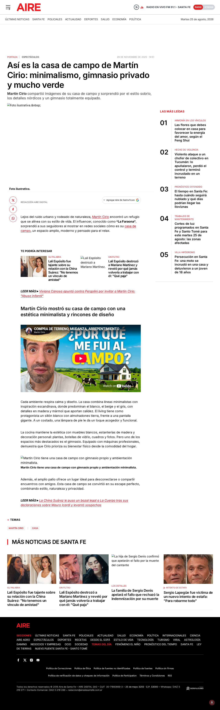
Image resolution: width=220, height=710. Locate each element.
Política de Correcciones (59, 668)
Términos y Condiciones (152, 675)
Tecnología (145, 639)
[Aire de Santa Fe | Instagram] (31, 660)
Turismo (163, 639)
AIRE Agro (23, 639)
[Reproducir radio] (136, 7)
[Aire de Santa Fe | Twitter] (25, 660)
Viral (176, 639)
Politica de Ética (82, 668)
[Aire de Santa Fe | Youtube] (38, 660)
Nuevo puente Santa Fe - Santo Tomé (61, 648)
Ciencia (195, 635)
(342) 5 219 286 (57, 690)
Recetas (81, 639)
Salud (105, 19)
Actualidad (73, 19)
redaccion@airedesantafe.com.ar (85, 690)
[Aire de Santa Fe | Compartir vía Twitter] (13, 200)
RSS (170, 675)
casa (35, 528)
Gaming (21, 644)
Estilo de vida (123, 639)
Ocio (68, 644)
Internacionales (174, 635)
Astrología (192, 639)
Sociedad (81, 644)
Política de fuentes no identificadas (112, 668)
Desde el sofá (100, 639)
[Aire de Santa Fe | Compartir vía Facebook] (13, 209)
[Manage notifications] (212, 702)
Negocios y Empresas (46, 644)
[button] (8, 7)
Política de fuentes (142, 668)
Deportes (91, 19)
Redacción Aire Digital (34, 202)
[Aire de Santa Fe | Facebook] (18, 660)
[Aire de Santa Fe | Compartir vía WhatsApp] (13, 218)
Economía (119, 19)
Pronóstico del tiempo (160, 644)
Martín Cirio (100, 217)
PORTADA (12, 57)
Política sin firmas (164, 668)
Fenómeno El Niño (127, 644)
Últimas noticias (17, 19)
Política (135, 19)
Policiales (55, 19)
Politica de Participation (124, 675)
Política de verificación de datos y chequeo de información (78, 675)
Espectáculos (30, 57)
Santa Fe (38, 19)
